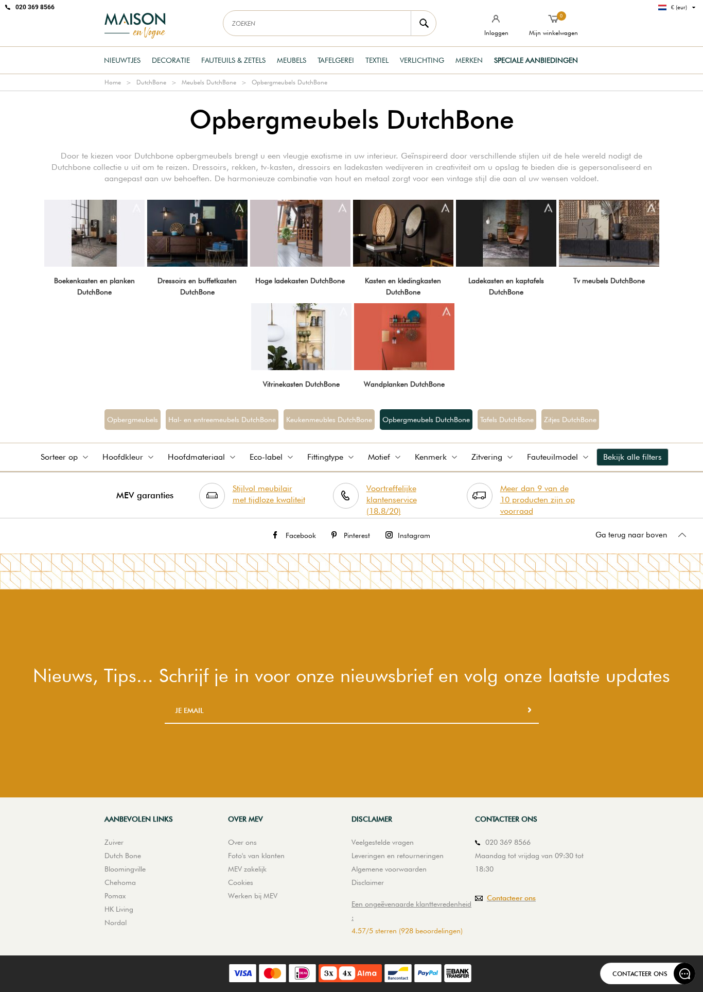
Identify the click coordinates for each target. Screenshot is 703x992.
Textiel (377, 60)
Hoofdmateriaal (196, 457)
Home (112, 82)
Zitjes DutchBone (570, 419)
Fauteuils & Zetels (233, 60)
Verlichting (422, 60)
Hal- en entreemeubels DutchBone (222, 419)
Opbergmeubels (132, 419)
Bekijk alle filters (632, 457)
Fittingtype (325, 457)
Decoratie (171, 60)
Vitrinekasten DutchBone (301, 384)
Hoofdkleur (122, 457)
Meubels (291, 60)
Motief (379, 457)
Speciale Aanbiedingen (536, 60)
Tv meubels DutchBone (609, 280)
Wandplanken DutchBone (404, 384)
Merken (469, 60)
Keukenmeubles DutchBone (329, 419)
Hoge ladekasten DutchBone (300, 280)
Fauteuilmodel (552, 457)
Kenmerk (431, 457)
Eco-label (266, 457)
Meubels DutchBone (209, 82)
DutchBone (151, 82)
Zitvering (486, 457)
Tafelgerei (336, 60)
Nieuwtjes (122, 60)
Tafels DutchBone (507, 419)
